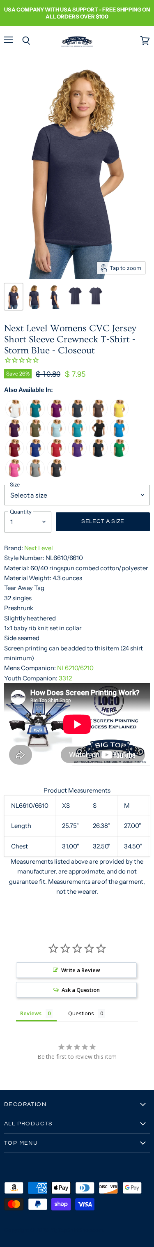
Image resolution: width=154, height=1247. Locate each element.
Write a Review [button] (80, 970)
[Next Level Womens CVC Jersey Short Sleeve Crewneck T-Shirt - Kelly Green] (119, 455)
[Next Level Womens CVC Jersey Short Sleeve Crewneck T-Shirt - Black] (98, 435)
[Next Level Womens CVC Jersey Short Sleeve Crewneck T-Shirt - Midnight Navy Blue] (98, 455)
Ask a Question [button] (80, 989)
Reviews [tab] (30, 1013)
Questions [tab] (81, 1013)
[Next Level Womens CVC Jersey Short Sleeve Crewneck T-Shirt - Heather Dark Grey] (35, 475)
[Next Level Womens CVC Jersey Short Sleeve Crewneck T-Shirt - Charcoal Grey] (56, 475)
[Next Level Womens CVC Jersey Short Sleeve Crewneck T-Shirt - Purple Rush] (77, 455)
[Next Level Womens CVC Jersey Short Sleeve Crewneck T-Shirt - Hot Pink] (14, 475)
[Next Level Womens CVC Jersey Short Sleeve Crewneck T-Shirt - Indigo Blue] (77, 416)
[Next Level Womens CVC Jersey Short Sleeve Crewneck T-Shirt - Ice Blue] (56, 435)
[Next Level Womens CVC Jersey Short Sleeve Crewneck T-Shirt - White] (14, 416)
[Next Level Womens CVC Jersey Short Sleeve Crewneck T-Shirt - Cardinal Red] (14, 455)
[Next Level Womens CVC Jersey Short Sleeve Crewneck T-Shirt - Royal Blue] (35, 455)
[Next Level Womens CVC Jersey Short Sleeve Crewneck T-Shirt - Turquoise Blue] (119, 435)
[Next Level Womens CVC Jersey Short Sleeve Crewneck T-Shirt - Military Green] (35, 435)
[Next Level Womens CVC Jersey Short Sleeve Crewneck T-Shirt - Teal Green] (35, 416)
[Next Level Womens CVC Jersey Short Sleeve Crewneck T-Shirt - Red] (56, 455)
